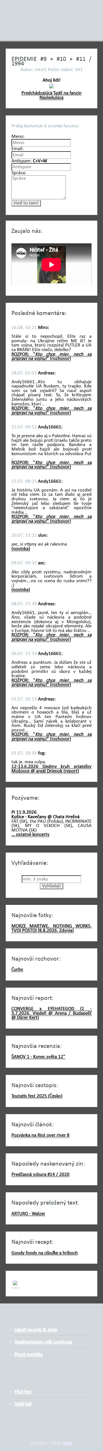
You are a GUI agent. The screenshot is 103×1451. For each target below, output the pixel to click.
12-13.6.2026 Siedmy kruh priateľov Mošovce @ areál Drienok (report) (51, 769)
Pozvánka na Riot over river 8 (40, 1135)
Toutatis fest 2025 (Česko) (36, 1096)
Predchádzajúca (36, 93)
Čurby (17, 969)
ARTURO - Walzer (28, 1213)
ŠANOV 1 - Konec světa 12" (38, 1056)
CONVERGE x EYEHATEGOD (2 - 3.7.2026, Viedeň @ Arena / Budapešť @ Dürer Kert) (51, 1013)
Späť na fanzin (68, 93)
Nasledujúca (51, 97)
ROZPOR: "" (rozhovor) (51, 356)
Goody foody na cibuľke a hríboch (44, 1253)
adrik (67, 1443)
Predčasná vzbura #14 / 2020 (40, 1174)
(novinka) (20, 548)
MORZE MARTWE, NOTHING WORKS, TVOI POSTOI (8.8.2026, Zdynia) (51, 928)
